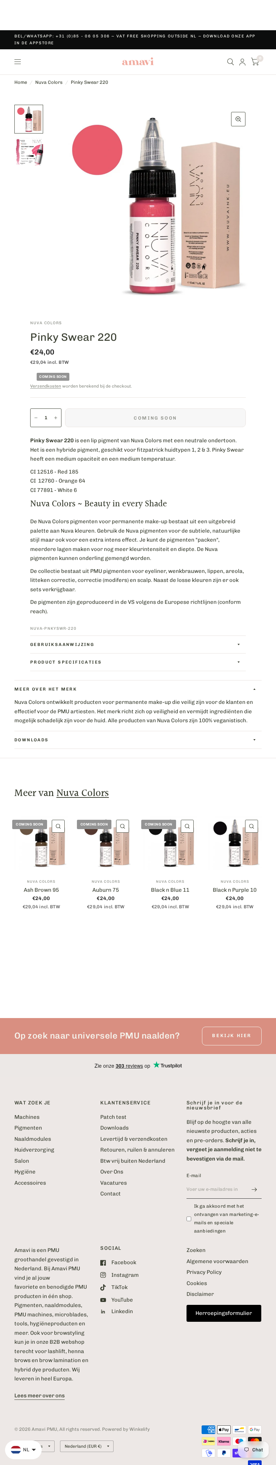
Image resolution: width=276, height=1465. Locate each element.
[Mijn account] (242, 61)
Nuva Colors (49, 82)
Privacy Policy (204, 1272)
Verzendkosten (45, 386)
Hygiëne (25, 1171)
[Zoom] (238, 119)
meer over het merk (45, 689)
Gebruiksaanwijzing (62, 644)
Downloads (114, 1128)
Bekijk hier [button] (232, 1035)
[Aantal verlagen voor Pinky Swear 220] (36, 418)
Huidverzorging (34, 1150)
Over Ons (111, 1171)
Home (20, 82)
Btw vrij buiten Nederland (132, 1161)
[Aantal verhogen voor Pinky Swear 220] (55, 418)
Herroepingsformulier (224, 1313)
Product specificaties (66, 662)
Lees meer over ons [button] (39, 1395)
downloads (31, 739)
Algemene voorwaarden (217, 1261)
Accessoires (30, 1183)
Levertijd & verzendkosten (133, 1139)
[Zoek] (230, 61)
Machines (27, 1117)
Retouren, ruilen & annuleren (137, 1150)
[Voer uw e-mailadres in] (254, 1189)
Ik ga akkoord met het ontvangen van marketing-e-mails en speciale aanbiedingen (226, 1218)
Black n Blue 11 (170, 890)
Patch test (113, 1117)
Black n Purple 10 (235, 890)
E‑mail (194, 1175)
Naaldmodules (32, 1139)
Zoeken (196, 1250)
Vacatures (113, 1183)
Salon (21, 1161)
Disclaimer (200, 1294)
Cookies (197, 1283)
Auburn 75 (105, 890)
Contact (110, 1193)
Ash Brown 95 (41, 890)
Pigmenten (28, 1128)
